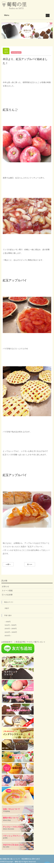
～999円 (8, 622)
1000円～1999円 (10, 625)
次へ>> (29, 564)
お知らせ (5, 586)
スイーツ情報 (7, 591)
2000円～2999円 (11, 629)
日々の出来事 (7, 595)
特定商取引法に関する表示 (31, 859)
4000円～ (8, 636)
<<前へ (8, 564)
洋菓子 (7, 608)
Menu (6, 15)
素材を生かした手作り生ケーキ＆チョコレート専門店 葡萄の (14, 5)
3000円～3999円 (11, 632)
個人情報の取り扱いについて (10, 859)
